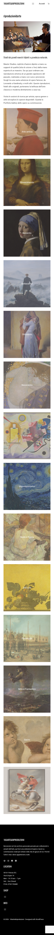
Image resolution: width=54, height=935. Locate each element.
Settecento (27, 283)
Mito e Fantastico (27, 689)
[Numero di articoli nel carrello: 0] (48, 4)
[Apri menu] (33, 3)
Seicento (27, 233)
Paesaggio (27, 638)
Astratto (27, 435)
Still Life (27, 587)
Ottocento (27, 334)
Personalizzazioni (27, 790)
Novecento (27, 385)
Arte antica (27, 131)
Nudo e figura (27, 537)
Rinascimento (27, 182)
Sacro (27, 739)
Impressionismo (27, 486)
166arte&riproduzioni (14, 3)
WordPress (40, 919)
